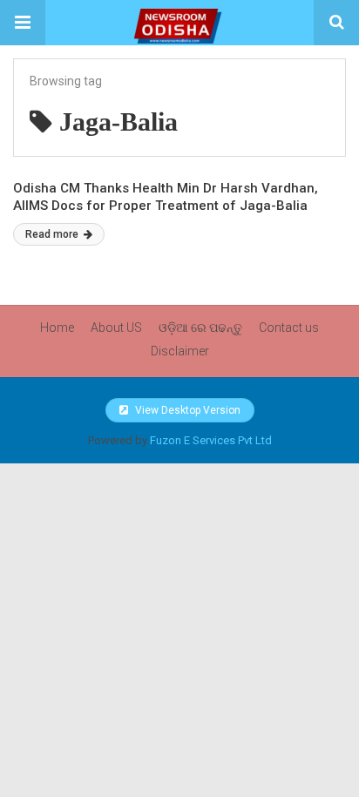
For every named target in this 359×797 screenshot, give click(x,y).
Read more (53, 234)
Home (57, 327)
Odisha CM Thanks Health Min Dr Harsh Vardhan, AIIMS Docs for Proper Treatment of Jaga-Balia (165, 196)
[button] (22, 22)
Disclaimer (180, 351)
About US (116, 327)
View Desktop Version (186, 410)
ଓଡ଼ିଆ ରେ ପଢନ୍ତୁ (200, 327)
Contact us (289, 327)
